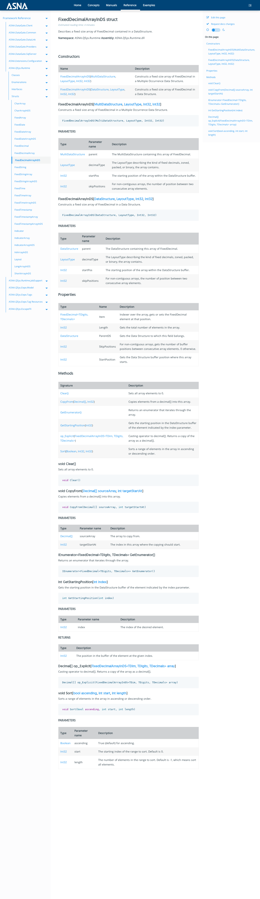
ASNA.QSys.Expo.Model (21, 287)
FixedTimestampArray (26, 216)
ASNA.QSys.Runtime (19, 68)
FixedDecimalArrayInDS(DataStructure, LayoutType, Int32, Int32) (229, 61)
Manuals (111, 5)
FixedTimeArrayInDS (25, 202)
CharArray (20, 103)
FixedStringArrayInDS (25, 181)
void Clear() (214, 83)
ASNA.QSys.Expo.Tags (20, 294)
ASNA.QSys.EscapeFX (20, 309)
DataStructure (100, 89)
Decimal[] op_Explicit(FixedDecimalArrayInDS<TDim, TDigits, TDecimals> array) (230, 120)
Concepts (94, 5)
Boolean (71, 451)
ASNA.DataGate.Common (22, 32)
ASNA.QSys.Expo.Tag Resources (26, 301)
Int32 (79, 81)
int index (100, 582)
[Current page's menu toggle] (251, 5)
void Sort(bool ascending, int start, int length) (227, 132)
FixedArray (20, 117)
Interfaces (17, 89)
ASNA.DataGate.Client (20, 25)
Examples (149, 5)
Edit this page (218, 17)
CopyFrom (66, 401)
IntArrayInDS (21, 252)
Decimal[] (80, 401)
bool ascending (85, 693)
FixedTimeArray (22, 195)
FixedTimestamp (23, 209)
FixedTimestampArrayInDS (28, 223)
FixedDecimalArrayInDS (75, 76)
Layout (18, 259)
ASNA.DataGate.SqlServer (23, 54)
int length (119, 693)
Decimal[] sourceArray (99, 491)
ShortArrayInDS (22, 273)
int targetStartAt (130, 491)
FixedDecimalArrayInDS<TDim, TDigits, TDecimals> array (133, 666)
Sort (62, 451)
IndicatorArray (22, 238)
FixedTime (19, 188)
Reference (130, 5)
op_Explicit (67, 436)
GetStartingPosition (72, 425)
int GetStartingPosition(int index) (225, 110)
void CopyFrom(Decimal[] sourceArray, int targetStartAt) (230, 91)
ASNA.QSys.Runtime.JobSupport (25, 280)
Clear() (64, 393)
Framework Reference (17, 18)
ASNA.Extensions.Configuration (25, 61)
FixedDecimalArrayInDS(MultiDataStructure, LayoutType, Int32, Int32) (231, 51)
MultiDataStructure (103, 76)
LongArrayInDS (22, 266)
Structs (15, 96)
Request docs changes (223, 24)
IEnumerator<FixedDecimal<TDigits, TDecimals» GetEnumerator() (227, 101)
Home (77, 5)
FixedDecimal (21, 145)
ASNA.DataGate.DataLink (22, 39)
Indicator (19, 231)
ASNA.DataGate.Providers (22, 46)
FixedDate (19, 124)
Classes (16, 75)
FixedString (20, 167)
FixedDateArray (22, 131)
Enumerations (19, 82)
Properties (211, 70)
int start (104, 693)
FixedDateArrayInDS (25, 138)
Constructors (213, 43)
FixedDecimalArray (24, 153)
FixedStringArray (23, 174)
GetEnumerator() (70, 412)
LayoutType (67, 81)
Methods (211, 77)
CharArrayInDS (22, 110)
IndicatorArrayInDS (24, 245)
